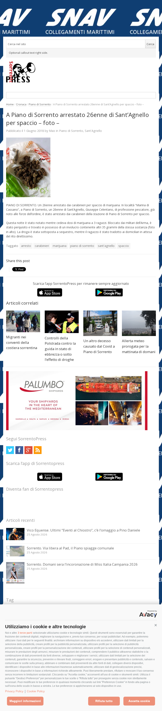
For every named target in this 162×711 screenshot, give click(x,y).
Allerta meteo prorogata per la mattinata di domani (138, 346)
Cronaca (21, 104)
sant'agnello (106, 246)
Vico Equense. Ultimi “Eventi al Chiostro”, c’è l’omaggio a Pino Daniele (83, 530)
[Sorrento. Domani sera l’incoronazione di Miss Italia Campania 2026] (15, 584)
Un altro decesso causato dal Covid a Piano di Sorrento (99, 346)
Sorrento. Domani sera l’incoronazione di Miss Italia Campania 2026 (82, 564)
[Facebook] (19, 450)
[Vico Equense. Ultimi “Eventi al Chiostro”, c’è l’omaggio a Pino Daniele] (15, 539)
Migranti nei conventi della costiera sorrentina (21, 342)
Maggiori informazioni (25, 701)
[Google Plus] (28, 450)
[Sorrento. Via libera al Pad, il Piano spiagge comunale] (15, 555)
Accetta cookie (139, 701)
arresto (26, 246)
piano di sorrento (82, 246)
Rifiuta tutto (104, 701)
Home (10, 104)
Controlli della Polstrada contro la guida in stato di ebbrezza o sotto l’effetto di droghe (60, 349)
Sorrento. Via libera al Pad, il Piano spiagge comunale (70, 548)
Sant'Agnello (93, 131)
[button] (155, 625)
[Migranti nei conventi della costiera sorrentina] (23, 321)
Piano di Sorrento (40, 104)
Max (52, 131)
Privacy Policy (14, 691)
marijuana (59, 246)
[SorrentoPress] (81, 71)
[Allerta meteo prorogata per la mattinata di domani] (139, 323)
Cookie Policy (36, 691)
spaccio (123, 246)
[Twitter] (10, 450)
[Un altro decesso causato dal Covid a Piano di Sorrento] (100, 323)
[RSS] (38, 450)
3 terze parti (25, 632)
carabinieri (42, 246)
